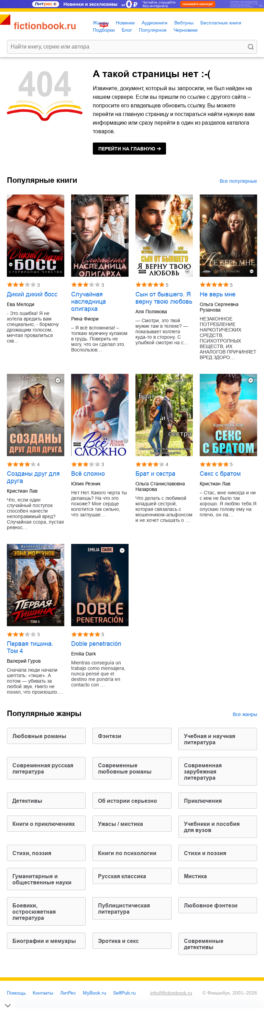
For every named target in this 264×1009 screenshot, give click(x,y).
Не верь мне (217, 294)
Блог (127, 30)
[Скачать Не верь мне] (228, 236)
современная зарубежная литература (203, 772)
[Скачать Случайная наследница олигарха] (100, 236)
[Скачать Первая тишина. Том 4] (35, 585)
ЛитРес (68, 993)
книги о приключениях (43, 824)
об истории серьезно (127, 801)
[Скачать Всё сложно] (100, 415)
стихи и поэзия (205, 853)
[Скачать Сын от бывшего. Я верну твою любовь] (164, 236)
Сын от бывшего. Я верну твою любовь (163, 298)
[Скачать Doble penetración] (100, 585)
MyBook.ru (94, 993)
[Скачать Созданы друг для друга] (35, 415)
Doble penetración (96, 643)
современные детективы (203, 944)
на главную (126, 148)
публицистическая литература (124, 909)
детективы (27, 801)
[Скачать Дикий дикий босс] (35, 236)
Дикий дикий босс (32, 294)
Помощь (16, 993)
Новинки (125, 22)
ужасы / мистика (120, 824)
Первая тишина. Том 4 (30, 647)
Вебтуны (184, 22)
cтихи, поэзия (31, 853)
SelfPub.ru (124, 993)
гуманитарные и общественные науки (42, 879)
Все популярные (238, 181)
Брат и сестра (155, 473)
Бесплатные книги (220, 22)
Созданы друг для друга (33, 477)
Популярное (153, 30)
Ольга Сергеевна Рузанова (219, 307)
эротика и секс (118, 941)
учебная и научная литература (209, 739)
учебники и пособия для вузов (212, 827)
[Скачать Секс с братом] (228, 415)
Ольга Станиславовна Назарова (160, 486)
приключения (203, 801)
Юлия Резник (85, 483)
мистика (195, 876)
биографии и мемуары (44, 941)
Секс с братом (220, 473)
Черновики (186, 30)
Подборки (104, 30)
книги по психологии (127, 853)
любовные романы (39, 736)
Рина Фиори (85, 319)
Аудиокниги (154, 22)
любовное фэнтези (211, 905)
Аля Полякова (151, 311)
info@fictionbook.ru (171, 993)
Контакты (43, 993)
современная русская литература (42, 769)
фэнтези (109, 736)
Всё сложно (88, 473)
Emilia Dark (83, 653)
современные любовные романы (125, 769)
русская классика (122, 876)
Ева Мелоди (20, 304)
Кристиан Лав (22, 491)
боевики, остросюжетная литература (34, 912)
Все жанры (245, 714)
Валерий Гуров (24, 661)
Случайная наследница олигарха (88, 301)
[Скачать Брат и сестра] (164, 415)
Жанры (101, 22)
